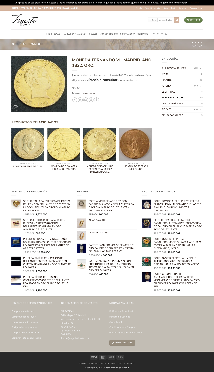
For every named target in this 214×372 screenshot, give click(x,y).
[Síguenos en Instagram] (158, 34)
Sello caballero (172, 115)
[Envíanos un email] (162, 34)
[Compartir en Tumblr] (96, 99)
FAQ (173, 8)
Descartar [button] (194, 2)
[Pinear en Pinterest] (91, 99)
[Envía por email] (85, 99)
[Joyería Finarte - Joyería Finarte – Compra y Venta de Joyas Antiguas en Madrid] (24, 20)
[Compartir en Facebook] (74, 99)
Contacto (182, 8)
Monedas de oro (109, 34)
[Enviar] (176, 19)
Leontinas (168, 91)
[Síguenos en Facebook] (154, 34)
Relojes (93, 34)
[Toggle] (201, 68)
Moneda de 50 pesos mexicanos (136, 168)
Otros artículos (172, 103)
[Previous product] (200, 44)
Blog (166, 8)
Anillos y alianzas (74, 34)
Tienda (139, 8)
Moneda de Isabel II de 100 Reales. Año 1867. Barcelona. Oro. (100, 169)
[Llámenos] (166, 34)
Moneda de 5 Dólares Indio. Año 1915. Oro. (64, 168)
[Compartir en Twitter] (80, 99)
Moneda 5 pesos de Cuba (27, 166)
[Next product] (194, 44)
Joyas (57, 34)
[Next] (152, 154)
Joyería (166, 85)
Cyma (165, 74)
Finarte (167, 79)
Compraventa (127, 34)
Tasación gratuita (152, 8)
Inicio (49, 34)
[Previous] (11, 154)
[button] (193, 8)
